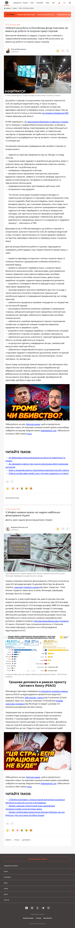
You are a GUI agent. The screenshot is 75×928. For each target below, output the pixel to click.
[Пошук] (64, 3)
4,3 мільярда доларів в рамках (53, 691)
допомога (26, 840)
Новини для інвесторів (26, 14)
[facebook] (26, 908)
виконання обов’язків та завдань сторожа (48, 121)
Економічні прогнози (46, 14)
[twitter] (37, 908)
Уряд (47, 3)
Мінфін (8, 840)
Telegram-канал (33, 424)
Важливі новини (28, 918)
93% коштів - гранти (34, 697)
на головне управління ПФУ (55, 113)
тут (29, 433)
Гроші (32, 3)
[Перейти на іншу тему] (59, 3)
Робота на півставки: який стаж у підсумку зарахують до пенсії (38, 473)
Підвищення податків (65, 14)
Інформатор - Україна (20, 3)
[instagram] (32, 908)
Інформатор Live (48, 430)
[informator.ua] (6, 2)
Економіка (40, 3)
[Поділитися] (63, 51)
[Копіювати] (68, 51)
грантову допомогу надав (26, 587)
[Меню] (70, 3)
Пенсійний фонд (12, 498)
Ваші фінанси (47, 918)
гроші (16, 840)
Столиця (38, 918)
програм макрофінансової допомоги (51, 621)
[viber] (48, 908)
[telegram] (43, 908)
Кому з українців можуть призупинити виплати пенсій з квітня (38, 470)
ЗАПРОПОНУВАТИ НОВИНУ (37, 859)
